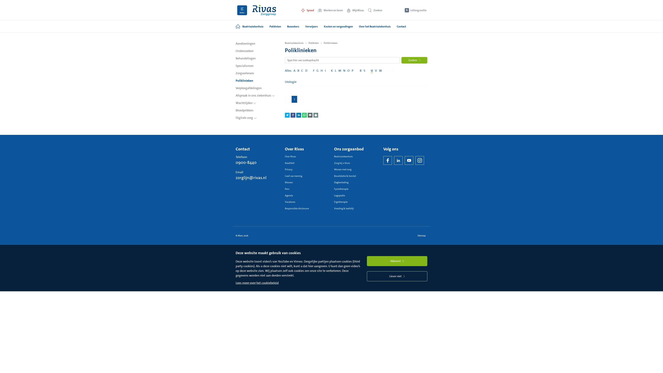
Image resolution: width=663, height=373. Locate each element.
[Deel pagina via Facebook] (293, 115)
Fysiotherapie (341, 188)
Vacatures (290, 201)
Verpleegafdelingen (249, 88)
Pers (287, 188)
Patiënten (314, 43)
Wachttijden (244, 103)
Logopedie (339, 195)
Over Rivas (290, 156)
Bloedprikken (244, 110)
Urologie (290, 82)
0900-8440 (246, 162)
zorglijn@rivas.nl (251, 177)
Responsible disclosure (297, 208)
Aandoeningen (245, 43)
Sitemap (421, 235)
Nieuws (289, 182)
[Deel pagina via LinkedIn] (298, 115)
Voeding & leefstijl (344, 208)
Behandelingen (246, 58)
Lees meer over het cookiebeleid (257, 283)
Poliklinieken (244, 81)
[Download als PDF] (315, 115)
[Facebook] (387, 160)
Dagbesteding (341, 182)
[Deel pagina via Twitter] (287, 115)
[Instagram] (419, 160)
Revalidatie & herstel (345, 176)
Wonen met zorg (342, 169)
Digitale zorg (245, 118)
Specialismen (244, 66)
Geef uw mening (293, 176)
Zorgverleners (245, 73)
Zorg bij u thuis (342, 163)
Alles (288, 71)
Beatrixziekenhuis (294, 43)
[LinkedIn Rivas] (398, 160)
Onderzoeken (244, 51)
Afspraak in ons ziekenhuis (254, 95)
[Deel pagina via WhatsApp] (304, 115)
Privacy (288, 169)
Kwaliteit (289, 163)
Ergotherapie (341, 201)
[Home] (264, 10)
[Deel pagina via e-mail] (310, 115)
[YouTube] (409, 160)
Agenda (289, 195)
